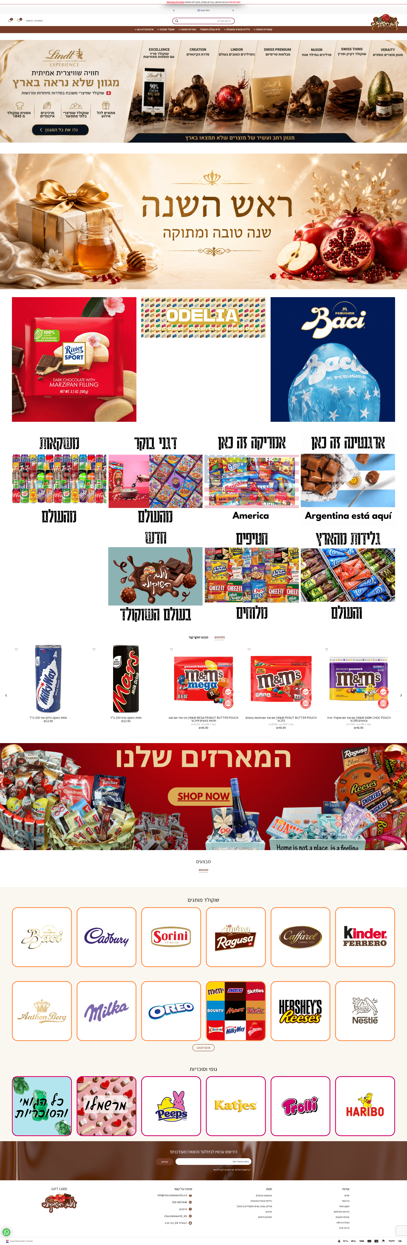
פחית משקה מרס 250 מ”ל (125, 718)
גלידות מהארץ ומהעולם (238, 29)
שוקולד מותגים (167, 29)
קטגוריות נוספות (264, 29)
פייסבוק (183, 1209)
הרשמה (29, 21)
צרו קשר (345, 1201)
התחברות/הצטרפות (176, 2)
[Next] (173, 10)
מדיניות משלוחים (341, 1211)
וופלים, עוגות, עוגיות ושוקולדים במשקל (254, 1206)
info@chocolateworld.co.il (172, 1195)
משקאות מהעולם (264, 1195)
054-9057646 (179, 1202)
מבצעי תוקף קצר (198, 637)
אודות (346, 1195)
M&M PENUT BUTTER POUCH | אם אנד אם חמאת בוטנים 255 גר (281, 719)
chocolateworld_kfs (175, 1216)
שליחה (164, 1162)
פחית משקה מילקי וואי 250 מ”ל (48, 718)
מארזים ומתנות (188, 29)
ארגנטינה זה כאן (145, 29)
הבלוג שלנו (344, 1228)
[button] (326, 649)
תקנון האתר (344, 1206)
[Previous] (233, 10)
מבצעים (203, 870)
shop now (203, 1048)
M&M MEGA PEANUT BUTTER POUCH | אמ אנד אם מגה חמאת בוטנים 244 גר (203, 719)
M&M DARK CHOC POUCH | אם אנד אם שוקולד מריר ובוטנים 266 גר (359, 719)
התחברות (39, 21)
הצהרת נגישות (343, 1222)
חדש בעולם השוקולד (210, 29)
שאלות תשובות (342, 1217)
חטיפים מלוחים (265, 1217)
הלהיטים (220, 637)
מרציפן (269, 1211)
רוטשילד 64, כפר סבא (176, 1223)
